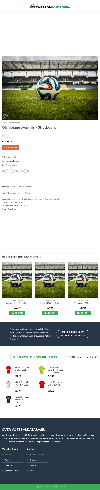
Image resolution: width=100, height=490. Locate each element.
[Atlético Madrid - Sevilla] (50, 280)
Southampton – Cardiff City (17, 303)
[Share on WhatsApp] (4, 171)
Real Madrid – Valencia (83, 303)
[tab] (8, 186)
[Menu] (3, 6)
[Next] (98, 292)
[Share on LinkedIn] (28, 171)
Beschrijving (8, 186)
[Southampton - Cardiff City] (17, 280)
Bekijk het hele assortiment (83, 357)
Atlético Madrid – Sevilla (50, 303)
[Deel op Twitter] (14, 171)
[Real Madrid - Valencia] (83, 280)
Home (4, 123)
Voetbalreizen (14, 123)
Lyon (15, 165)
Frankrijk (9, 165)
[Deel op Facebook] (9, 171)
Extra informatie (25, 186)
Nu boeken (11, 147)
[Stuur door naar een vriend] (18, 171)
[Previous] (2, 292)
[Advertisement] (50, 31)
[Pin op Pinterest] (23, 171)
